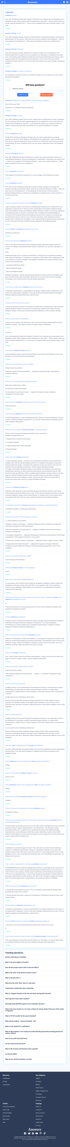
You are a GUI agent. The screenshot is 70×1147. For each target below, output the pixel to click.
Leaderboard (6, 1078)
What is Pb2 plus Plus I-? (13, 978)
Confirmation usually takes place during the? (19, 988)
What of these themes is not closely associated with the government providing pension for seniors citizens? (34, 1032)
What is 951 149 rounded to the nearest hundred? (20, 1016)
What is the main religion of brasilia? (17, 962)
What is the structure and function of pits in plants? (21, 1049)
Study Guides (6, 1116)
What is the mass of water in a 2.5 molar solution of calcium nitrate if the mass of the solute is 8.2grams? (34, 1010)
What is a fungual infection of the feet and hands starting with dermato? (28, 993)
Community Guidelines (9, 1106)
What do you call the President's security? (18, 1059)
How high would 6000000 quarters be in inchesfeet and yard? (25, 1004)
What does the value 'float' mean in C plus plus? (20, 983)
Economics (38, 1100)
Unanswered (6, 1084)
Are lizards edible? (11, 1054)
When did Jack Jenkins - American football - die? (20, 1021)
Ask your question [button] (46, 94)
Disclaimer (38, 1119)
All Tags (5, 1081)
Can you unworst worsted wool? (15, 1044)
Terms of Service (40, 1113)
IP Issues (38, 1125)
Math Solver (6, 1119)
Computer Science (41, 1097)
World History (39, 1088)
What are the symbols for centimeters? (17, 1026)
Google (7, 728)
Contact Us (39, 1110)
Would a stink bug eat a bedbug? (15, 957)
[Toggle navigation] (2, 2)
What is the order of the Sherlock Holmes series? (20, 973)
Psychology (39, 1094)
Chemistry (38, 1081)
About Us (38, 1106)
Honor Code (6, 1110)
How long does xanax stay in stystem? (17, 999)
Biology (38, 1084)
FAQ (4, 1122)
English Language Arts (42, 1091)
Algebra (38, 1078)
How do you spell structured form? (16, 1038)
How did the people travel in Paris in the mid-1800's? (22, 967)
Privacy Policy (39, 1116)
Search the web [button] (23, 94)
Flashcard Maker (7, 1113)
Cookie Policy (39, 1122)
